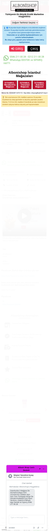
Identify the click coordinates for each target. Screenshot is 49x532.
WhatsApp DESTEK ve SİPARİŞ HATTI (24, 60)
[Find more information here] (27, 497)
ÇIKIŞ (34, 49)
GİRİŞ (19, 49)
